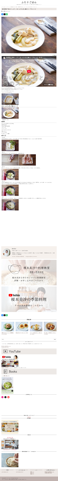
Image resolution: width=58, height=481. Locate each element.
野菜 (3, 11)
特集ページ (32, 473)
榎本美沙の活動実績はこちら (6, 346)
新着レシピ (32, 471)
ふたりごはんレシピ (5, 471)
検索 (55, 339)
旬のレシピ (32, 472)
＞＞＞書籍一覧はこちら (6, 375)
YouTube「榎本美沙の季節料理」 (18, 256)
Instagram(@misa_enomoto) (31, 256)
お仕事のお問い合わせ (5, 347)
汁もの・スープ (7, 11)
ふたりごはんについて (19, 471)
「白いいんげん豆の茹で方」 (7, 92)
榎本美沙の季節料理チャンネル (7, 367)
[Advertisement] (29, 220)
